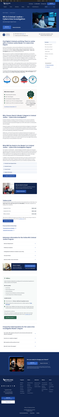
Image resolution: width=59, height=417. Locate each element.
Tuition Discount (44, 382)
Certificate (21, 389)
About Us (50, 383)
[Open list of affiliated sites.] (20, 1)
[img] (7, 80)
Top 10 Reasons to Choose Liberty (9, 106)
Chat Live (31, 3)
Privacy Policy (32, 413)
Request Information (50, 65)
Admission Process (37, 383)
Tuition (11, 6)
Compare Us (51, 391)
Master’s (21, 384)
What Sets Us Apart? (48, 44)
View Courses (8, 35)
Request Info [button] (8, 402)
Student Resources (35, 6)
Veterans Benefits (44, 384)
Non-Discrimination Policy (24, 413)
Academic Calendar (37, 386)
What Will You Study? (49, 49)
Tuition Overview (30, 382)
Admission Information (49, 54)
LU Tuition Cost (21, 218)
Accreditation (51, 389)
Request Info (44, 3)
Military (23, 6)
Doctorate (21, 386)
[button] (51, 4)
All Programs (22, 391)
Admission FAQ (37, 384)
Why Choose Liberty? (48, 47)
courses (23, 33)
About (28, 6)
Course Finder (22, 393)
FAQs (46, 58)
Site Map (37, 413)
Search (54, 6)
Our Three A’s (51, 384)
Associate (21, 388)
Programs (5, 6)
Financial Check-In (30, 393)
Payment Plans (29, 387)
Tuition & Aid (47, 51)
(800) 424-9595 (32, 268)
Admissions (17, 6)
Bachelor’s (21, 382)
